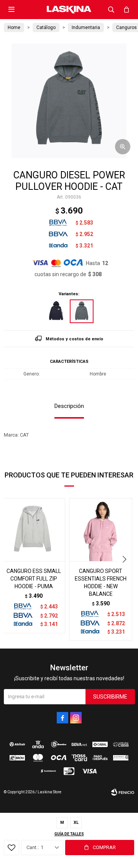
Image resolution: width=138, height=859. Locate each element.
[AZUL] (56, 311)
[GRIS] (81, 311)
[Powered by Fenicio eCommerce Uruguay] (122, 792)
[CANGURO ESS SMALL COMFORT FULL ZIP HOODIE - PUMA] (33, 529)
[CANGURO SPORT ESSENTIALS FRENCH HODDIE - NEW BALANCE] (100, 529)
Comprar (104, 847)
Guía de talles (69, 834)
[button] (111, 9)
